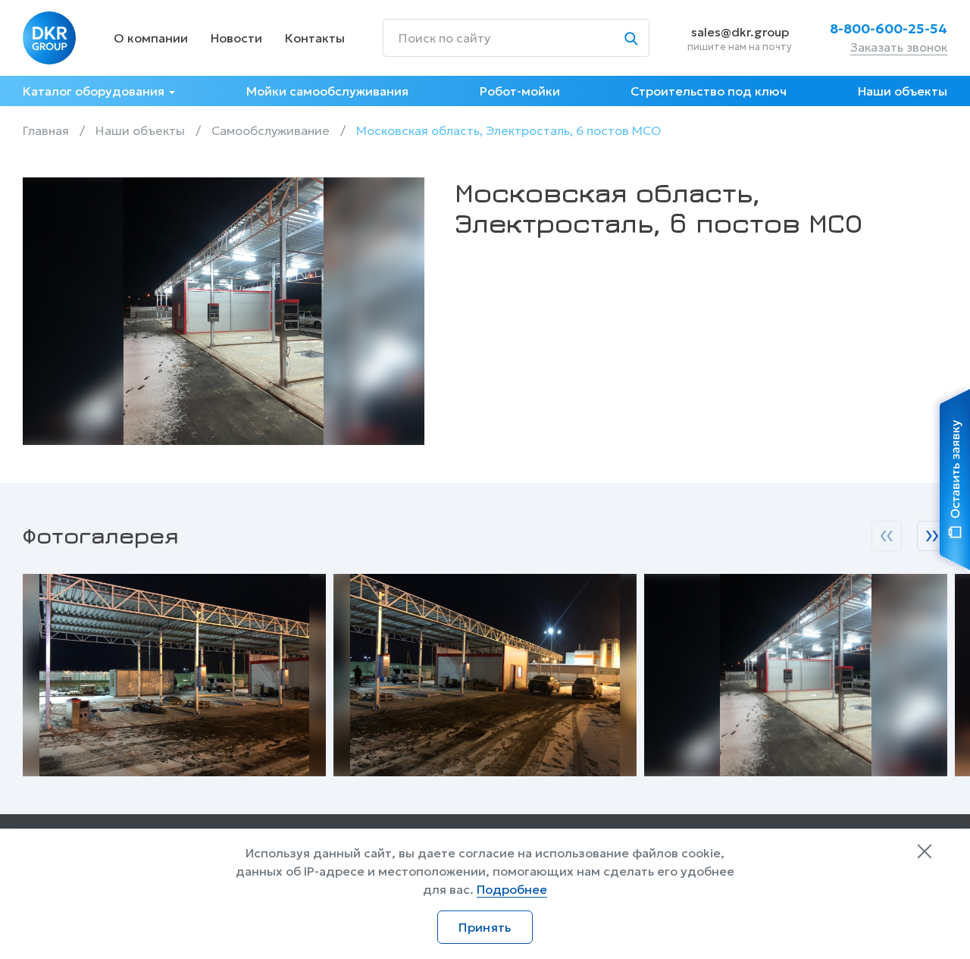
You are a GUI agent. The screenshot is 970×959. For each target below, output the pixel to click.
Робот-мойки (520, 91)
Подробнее (512, 889)
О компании (151, 37)
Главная (46, 130)
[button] (886, 536)
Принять (484, 927)
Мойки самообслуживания (327, 91)
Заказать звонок (898, 47)
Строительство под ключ (708, 91)
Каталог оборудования (93, 91)
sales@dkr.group (740, 31)
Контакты (315, 37)
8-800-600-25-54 (888, 28)
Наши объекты (902, 91)
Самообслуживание (270, 130)
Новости (236, 37)
